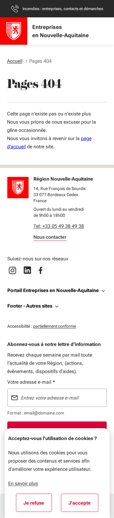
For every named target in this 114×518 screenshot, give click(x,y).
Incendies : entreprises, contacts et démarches (62, 8)
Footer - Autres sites (29, 306)
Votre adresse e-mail (31, 382)
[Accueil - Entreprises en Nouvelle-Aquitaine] (13, 31)
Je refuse (37, 505)
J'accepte (83, 505)
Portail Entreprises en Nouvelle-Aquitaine (53, 290)
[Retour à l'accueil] (18, 187)
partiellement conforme (54, 326)
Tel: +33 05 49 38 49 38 (58, 226)
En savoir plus (23, 483)
